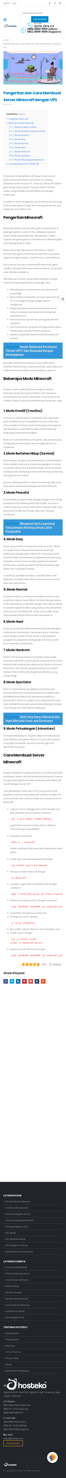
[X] (55, 3)
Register (6, 3)
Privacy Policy (12, 1358)
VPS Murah (11, 1232)
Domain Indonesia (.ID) (17, 1207)
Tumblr (37, 981)
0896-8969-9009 (11, 1412)
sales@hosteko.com (13, 1438)
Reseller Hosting (13, 1292)
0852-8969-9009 (11, 1405)
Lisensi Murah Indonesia (17, 1305)
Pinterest (24, 981)
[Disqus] (33, 1038)
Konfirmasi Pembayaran (17, 1370)
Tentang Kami (12, 1339)
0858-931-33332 (11, 1408)
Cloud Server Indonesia (17, 1279)
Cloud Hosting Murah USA (18, 1214)
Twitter (12, 981)
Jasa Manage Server (15, 1317)
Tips (9, 104)
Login (14, 3)
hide (22, 114)
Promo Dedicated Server (18, 1273)
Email (30, 981)
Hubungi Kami (12, 1333)
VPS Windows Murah (15, 1239)
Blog (5, 104)
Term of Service (13, 1351)
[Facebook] (49, 3)
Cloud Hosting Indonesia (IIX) (19, 1220)
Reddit (43, 981)
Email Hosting (12, 1286)
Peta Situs (10, 1345)
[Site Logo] (10, 26)
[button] (6, 20)
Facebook (5, 981)
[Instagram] (60, 3)
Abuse (9, 1364)
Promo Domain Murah (16, 1267)
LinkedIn (18, 981)
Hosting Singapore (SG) (17, 1226)
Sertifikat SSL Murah (15, 1311)
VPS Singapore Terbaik (16, 1245)
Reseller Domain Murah (17, 1298)
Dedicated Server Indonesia (19, 1251)
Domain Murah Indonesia (18, 1201)
